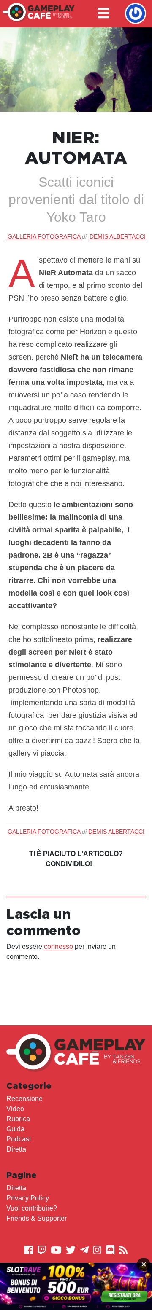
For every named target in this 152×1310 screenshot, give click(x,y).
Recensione (24, 1098)
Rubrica (18, 1118)
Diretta (16, 1149)
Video (15, 1108)
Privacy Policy (27, 1198)
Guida (15, 1129)
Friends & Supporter (36, 1218)
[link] (76, 1286)
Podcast (18, 1139)
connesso (58, 946)
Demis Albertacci (118, 236)
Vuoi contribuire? (31, 1208)
